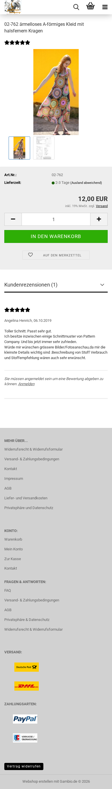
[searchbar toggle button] (76, 7)
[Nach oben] (96, 780)
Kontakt (10, 469)
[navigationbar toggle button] (105, 7)
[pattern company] (11, 7)
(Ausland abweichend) (86, 183)
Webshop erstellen (37, 781)
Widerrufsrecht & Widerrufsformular (33, 449)
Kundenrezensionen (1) (30, 285)
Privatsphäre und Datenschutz (28, 508)
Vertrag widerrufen (24, 766)
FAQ (7, 590)
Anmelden (26, 384)
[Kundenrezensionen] (17, 46)
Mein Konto (13, 549)
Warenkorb (13, 539)
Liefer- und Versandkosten (25, 498)
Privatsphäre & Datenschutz (26, 619)
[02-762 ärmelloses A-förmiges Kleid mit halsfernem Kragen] (56, 92)
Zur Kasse (12, 559)
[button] (13, 219)
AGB (7, 488)
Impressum (13, 478)
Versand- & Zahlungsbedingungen (31, 459)
